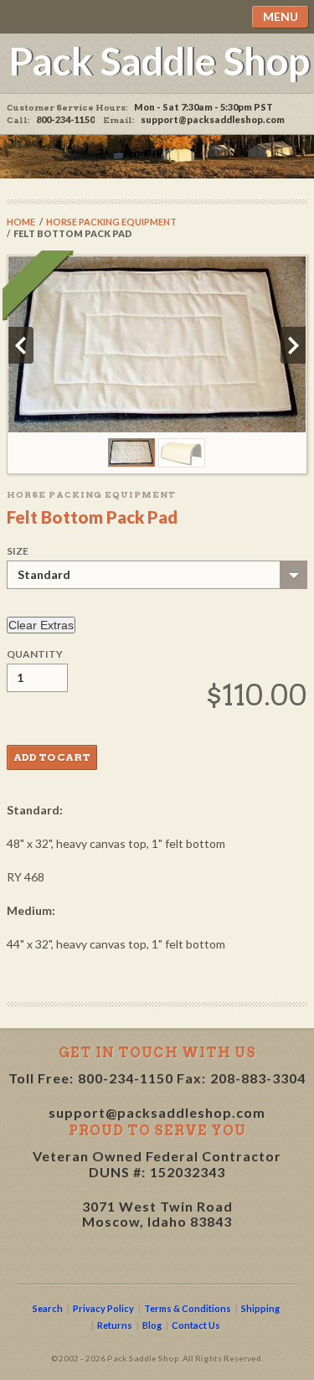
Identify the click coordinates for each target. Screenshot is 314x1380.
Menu (280, 16)
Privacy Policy (103, 1308)
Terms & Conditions (187, 1308)
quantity (35, 654)
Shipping (260, 1308)
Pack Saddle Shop (159, 60)
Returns (114, 1325)
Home (21, 221)
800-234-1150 (125, 1078)
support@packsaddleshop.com (213, 119)
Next (293, 345)
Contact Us (196, 1325)
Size (17, 551)
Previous (20, 345)
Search (48, 1308)
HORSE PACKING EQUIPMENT (111, 221)
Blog (152, 1325)
